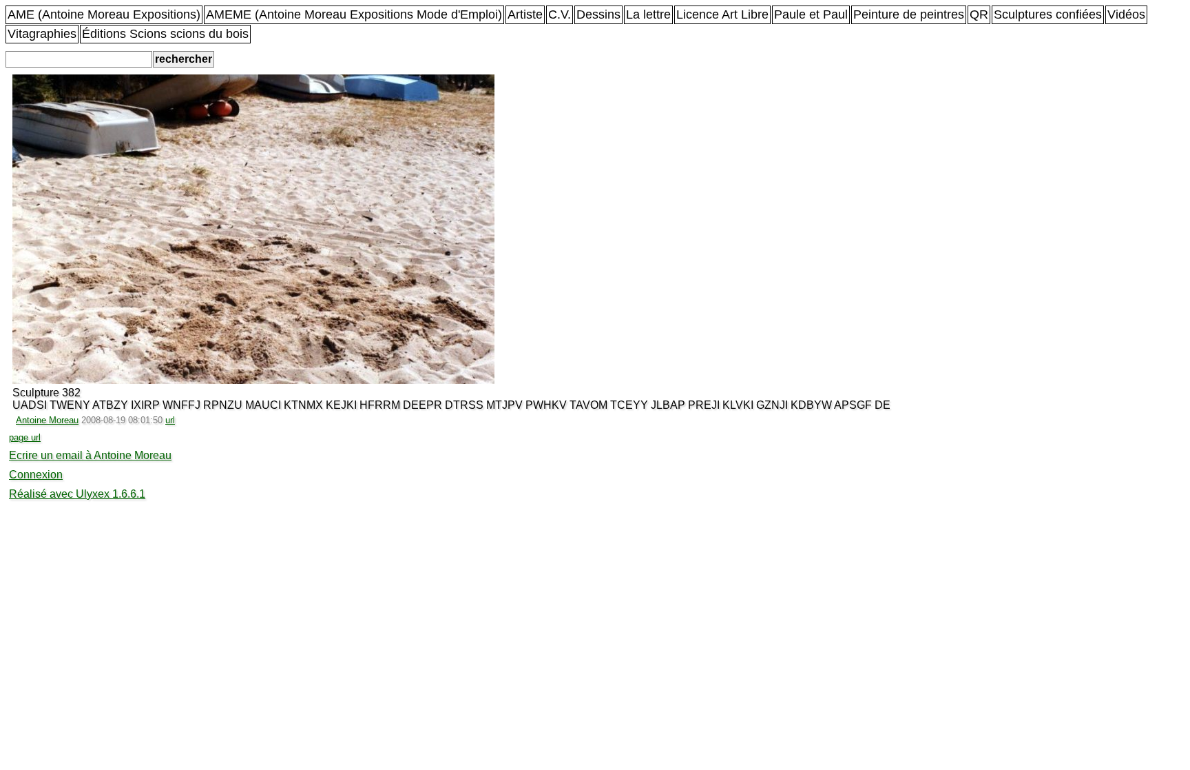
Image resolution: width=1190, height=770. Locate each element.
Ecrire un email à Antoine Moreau (90, 455)
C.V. (559, 14)
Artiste (525, 14)
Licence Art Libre (722, 14)
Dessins (598, 14)
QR (979, 14)
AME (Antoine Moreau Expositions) (104, 14)
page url (25, 437)
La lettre (648, 14)
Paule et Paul (811, 14)
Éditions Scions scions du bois (165, 34)
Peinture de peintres (908, 14)
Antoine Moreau (47, 420)
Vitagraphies (42, 34)
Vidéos (1126, 14)
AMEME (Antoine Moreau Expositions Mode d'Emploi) (354, 14)
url (170, 420)
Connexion (36, 474)
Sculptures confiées (1048, 14)
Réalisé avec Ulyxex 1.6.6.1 (77, 494)
